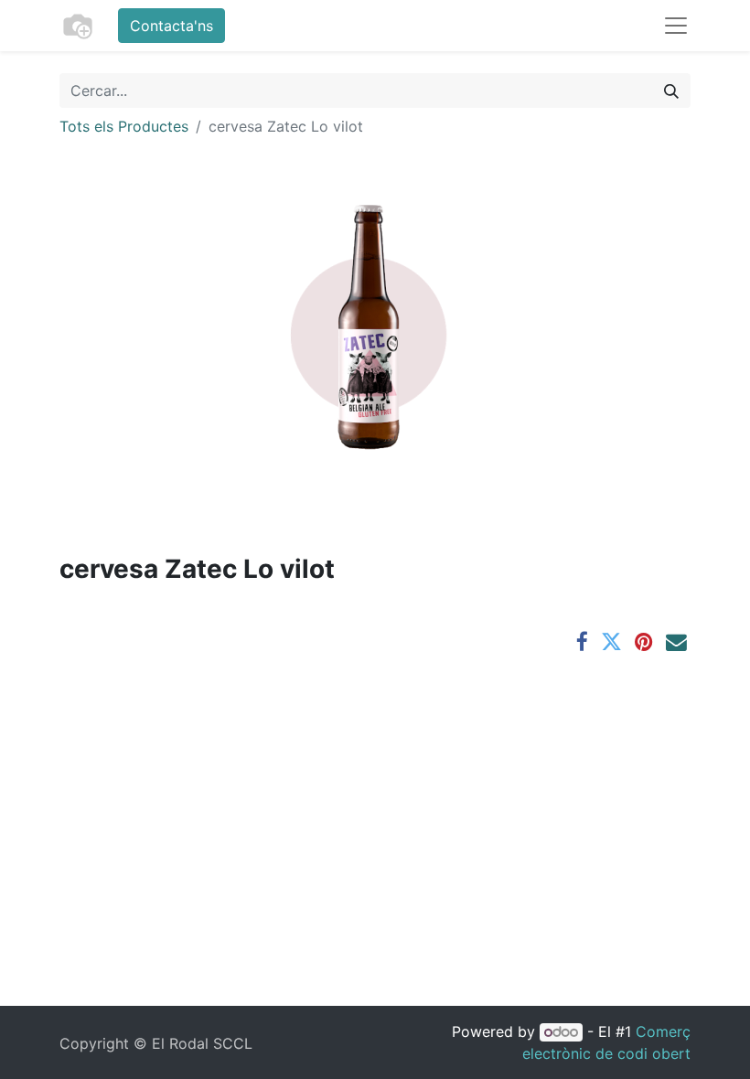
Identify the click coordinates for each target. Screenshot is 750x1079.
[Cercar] (671, 90)
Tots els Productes (123, 126)
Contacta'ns (171, 25)
